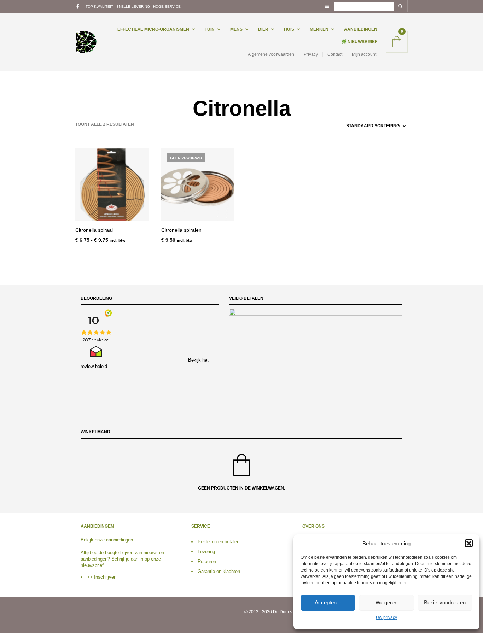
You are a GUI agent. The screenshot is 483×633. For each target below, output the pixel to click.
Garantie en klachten (219, 571)
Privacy (311, 54)
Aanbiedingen (360, 29)
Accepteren (328, 602)
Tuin (210, 29)
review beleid (94, 366)
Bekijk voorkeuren (445, 602)
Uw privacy (386, 617)
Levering (206, 551)
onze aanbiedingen (114, 540)
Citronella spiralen (181, 230)
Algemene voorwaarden (271, 54)
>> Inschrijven (101, 577)
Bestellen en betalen (218, 541)
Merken (319, 29)
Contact (334, 54)
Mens (236, 29)
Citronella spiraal (94, 230)
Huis (289, 29)
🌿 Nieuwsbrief (359, 41)
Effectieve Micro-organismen (153, 29)
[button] (468, 543)
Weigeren (386, 602)
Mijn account (364, 54)
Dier (263, 29)
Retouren (207, 561)
